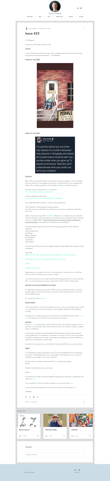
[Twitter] (81, 8)
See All (91, 411)
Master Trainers (24, 430)
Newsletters (29, 391)
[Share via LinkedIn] (34, 397)
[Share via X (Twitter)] (30, 397)
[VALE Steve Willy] (55, 420)
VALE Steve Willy (51, 430)
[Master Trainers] (29, 420)
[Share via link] (38, 397)
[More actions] (84, 29)
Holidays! (74, 430)
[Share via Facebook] (26, 397)
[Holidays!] (81, 420)
